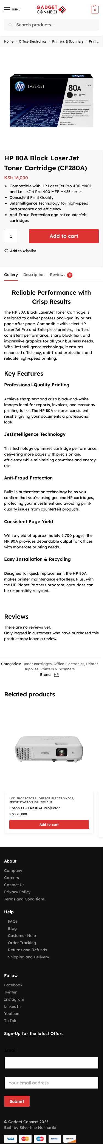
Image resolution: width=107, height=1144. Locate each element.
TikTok (10, 1020)
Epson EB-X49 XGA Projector (34, 808)
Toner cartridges (37, 664)
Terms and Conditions (24, 899)
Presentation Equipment (31, 802)
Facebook (13, 985)
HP (56, 674)
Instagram (14, 999)
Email (10, 1050)
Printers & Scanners (67, 41)
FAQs (13, 921)
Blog (12, 928)
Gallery (11, 274)
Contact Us (14, 884)
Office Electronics (32, 41)
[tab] (11, 274)
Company (13, 870)
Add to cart (64, 236)
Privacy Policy (17, 891)
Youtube (11, 1013)
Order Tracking (22, 942)
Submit (17, 1101)
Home (8, 41)
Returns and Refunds (27, 949)
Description (33, 274)
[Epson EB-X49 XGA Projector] (49, 749)
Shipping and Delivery (28, 957)
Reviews (60, 274)
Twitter (10, 992)
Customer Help (22, 935)
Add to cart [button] (49, 824)
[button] (94, 9)
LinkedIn (12, 1006)
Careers (11, 877)
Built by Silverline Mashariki (30, 1127)
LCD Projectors (23, 798)
